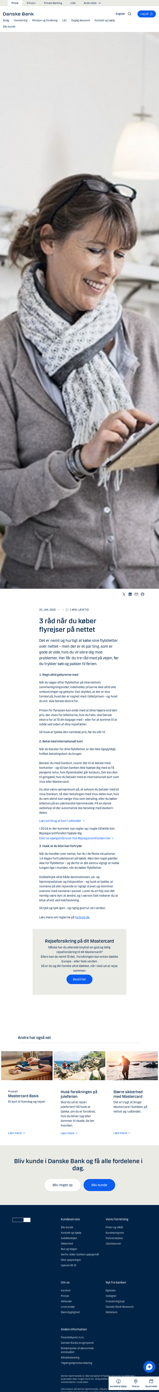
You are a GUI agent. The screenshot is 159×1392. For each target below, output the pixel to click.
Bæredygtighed (70, 1312)
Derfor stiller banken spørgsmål (80, 1254)
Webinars (111, 1312)
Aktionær (66, 1301)
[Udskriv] (143, 594)
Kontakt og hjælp (71, 1232)
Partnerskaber (114, 1238)
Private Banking (53, 3)
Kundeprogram (115, 1232)
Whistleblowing (70, 1357)
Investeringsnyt (115, 1301)
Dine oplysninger (71, 1260)
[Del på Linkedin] (130, 594)
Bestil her (79, 979)
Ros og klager (69, 1249)
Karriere (66, 1290)
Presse (65, 1296)
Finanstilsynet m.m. (72, 1337)
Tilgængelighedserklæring (76, 1363)
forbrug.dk (82, 917)
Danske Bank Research (120, 1306)
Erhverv (31, 3)
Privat (15, 3)
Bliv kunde (99, 1185)
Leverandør (68, 1306)
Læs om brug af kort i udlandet (60, 821)
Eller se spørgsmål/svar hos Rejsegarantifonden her (75, 838)
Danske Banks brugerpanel (77, 1343)
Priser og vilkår (114, 1227)
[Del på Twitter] (124, 594)
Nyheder (111, 1290)
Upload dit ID (68, 1265)
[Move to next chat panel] (149, 1367)
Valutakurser (113, 1243)
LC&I (72, 3)
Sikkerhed (67, 1243)
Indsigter (111, 1296)
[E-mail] (136, 594)
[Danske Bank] (19, 13)
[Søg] (130, 14)
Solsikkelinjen (69, 1238)
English (120, 14)
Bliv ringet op (63, 1185)
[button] (6, 20)
